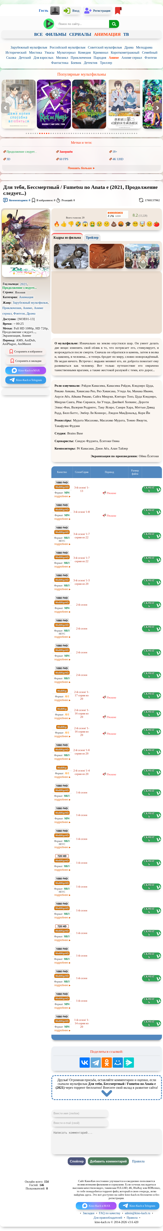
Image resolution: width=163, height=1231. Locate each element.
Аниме (114, 57)
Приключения (81, 57)
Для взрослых (43, 57)
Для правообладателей (108, 1217)
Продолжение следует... (22, 151)
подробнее (61, 496)
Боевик (76, 63)
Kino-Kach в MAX (29, 370)
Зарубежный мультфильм (29, 47)
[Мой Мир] (118, 1062)
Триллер (106, 63)
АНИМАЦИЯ (107, 34)
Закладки (88, 1213)
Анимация (26, 297)
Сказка (11, 57)
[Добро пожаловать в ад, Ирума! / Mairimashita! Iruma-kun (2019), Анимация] (124, 127)
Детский (25, 57)
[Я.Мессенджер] (129, 1062)
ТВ (126, 34)
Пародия (100, 57)
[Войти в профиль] (55, 10)
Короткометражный (125, 52)
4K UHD (117, 159)
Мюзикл (62, 57)
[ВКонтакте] (85, 1062)
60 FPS (63, 159)
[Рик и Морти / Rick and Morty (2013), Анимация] (18, 127)
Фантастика (59, 63)
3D (8, 159)
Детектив (90, 63)
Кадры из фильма (67, 237)
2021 (23, 284)
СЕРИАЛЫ (80, 34)
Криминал (100, 52)
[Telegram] (96, 1062)
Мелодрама (144, 47)
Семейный (149, 52)
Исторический (16, 52)
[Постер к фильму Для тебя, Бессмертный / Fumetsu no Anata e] (25, 276)
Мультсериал (66, 52)
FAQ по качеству (109, 1213)
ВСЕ (38, 34)
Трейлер (92, 237)
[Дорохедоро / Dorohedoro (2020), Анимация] (54, 127)
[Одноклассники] (107, 1062)
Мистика (35, 52)
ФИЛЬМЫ (55, 34)
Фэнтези (151, 57)
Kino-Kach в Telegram (29, 380)
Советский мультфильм (105, 47)
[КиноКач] (49, 23)
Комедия (84, 52)
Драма (128, 47)
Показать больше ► (81, 168)
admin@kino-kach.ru (137, 1213)
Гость (43, 11)
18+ (114, 151)
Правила (138, 1161)
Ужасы (49, 52)
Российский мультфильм (67, 47)
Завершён (66, 151)
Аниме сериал (131, 57)
